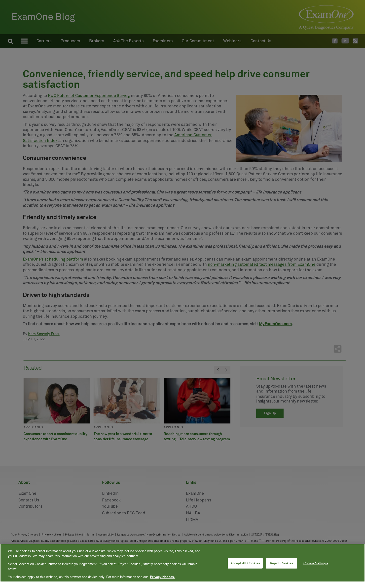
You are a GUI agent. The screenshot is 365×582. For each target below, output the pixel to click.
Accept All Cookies (245, 563)
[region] (182, 563)
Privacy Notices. (162, 577)
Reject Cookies (281, 563)
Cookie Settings (315, 563)
